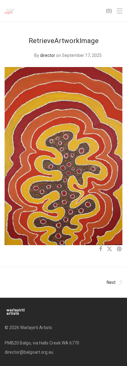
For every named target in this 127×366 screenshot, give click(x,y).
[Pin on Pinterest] (119, 249)
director (47, 55)
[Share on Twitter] (109, 249)
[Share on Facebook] (100, 249)
